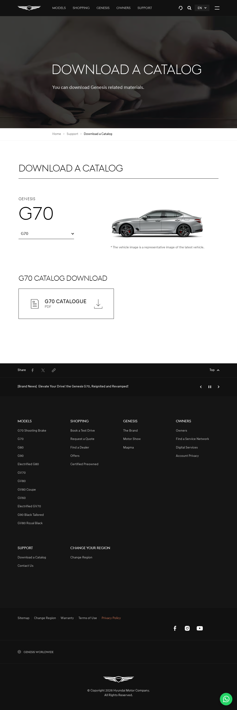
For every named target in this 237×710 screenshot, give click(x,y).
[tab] (180, 8)
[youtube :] (200, 628)
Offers (74, 456)
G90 (21, 456)
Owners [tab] (123, 8)
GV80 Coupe (27, 490)
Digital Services (187, 447)
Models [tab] (59, 8)
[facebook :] (175, 628)
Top (212, 370)
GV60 (22, 498)
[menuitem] (32, 370)
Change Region (81, 557)
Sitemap (23, 618)
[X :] (212, 618)
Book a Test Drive (82, 431)
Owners (181, 431)
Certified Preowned (84, 464)
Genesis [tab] (103, 8)
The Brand (130, 431)
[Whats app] (226, 699)
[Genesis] (29, 8)
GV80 (22, 481)
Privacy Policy (111, 618)
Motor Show (132, 439)
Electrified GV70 (29, 506)
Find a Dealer (79, 447)
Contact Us (25, 566)
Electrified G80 (28, 464)
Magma (128, 447)
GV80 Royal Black (30, 523)
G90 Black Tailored (31, 515)
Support (72, 134)
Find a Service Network (192, 439)
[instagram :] (187, 628)
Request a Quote (82, 439)
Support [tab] (144, 8)
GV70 (22, 473)
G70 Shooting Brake (32, 431)
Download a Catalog (32, 557)
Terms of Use (87, 618)
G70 (21, 439)
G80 (21, 447)
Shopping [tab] (81, 8)
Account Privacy (187, 456)
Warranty (67, 618)
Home (56, 134)
